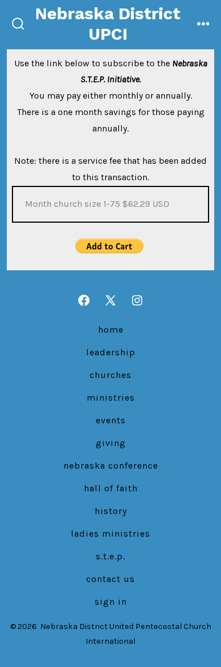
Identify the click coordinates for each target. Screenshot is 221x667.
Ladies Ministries (110, 533)
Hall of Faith (111, 488)
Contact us (110, 578)
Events (111, 420)
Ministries (111, 397)
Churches (110, 374)
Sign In (111, 601)
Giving (111, 442)
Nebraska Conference (110, 465)
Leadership (110, 352)
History (111, 510)
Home (111, 329)
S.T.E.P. (110, 556)
